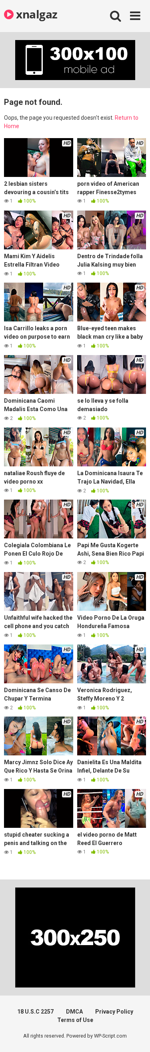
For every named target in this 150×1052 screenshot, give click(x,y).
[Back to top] (135, 1036)
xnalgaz (36, 14)
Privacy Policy (114, 1011)
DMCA (74, 1011)
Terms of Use (75, 1020)
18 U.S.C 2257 (35, 1011)
